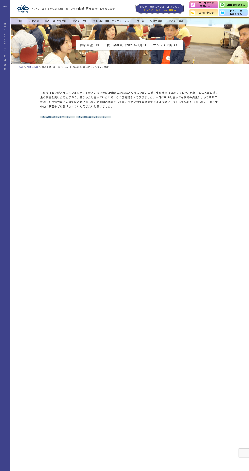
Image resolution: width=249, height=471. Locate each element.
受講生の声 (156, 21)
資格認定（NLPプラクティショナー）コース (118, 21)
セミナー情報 (176, 21)
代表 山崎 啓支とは (56, 21)
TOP (20, 21)
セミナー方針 (80, 21)
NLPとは (34, 21)
